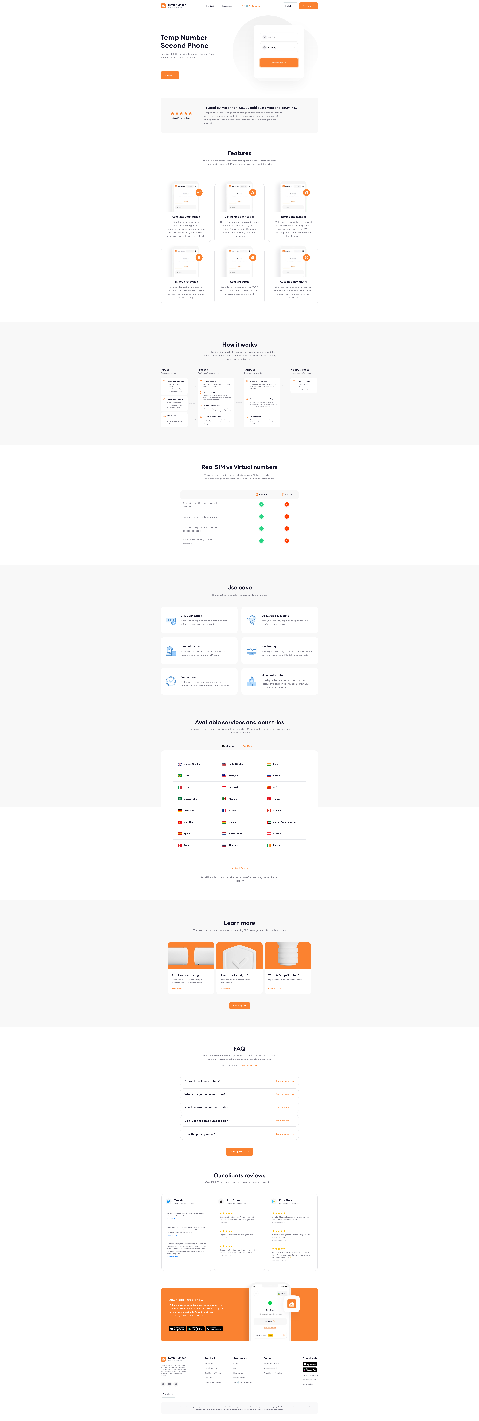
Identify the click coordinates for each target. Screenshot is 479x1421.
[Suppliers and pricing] (191, 955)
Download (238, 1373)
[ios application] (177, 1328)
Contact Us (246, 1065)
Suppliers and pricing (185, 975)
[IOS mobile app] (310, 1364)
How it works (211, 1368)
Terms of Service (310, 1375)
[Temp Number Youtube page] (169, 1384)
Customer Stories (213, 1382)
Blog (235, 1363)
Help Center (239, 1377)
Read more (176, 988)
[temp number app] (214, 1328)
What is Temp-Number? (283, 975)
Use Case (209, 1377)
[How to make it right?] (239, 955)
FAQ (235, 1368)
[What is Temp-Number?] (288, 955)
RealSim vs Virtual (213, 1373)
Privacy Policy (309, 1379)
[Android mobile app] (310, 1369)
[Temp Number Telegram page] (175, 1384)
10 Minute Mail (270, 1368)
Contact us (308, 1384)
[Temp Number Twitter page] (163, 1384)
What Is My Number (273, 1373)
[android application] (196, 1328)
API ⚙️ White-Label (251, 6)
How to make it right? (234, 975)
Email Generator (271, 1363)
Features (209, 1363)
